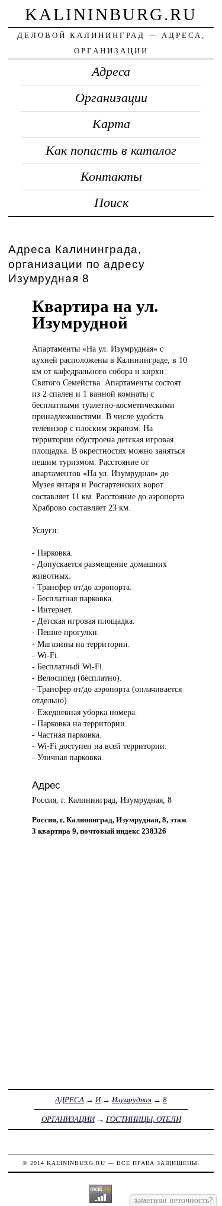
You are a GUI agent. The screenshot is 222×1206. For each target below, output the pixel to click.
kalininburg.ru (111, 14)
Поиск (111, 203)
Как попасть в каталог (111, 150)
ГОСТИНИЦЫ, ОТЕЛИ (143, 1119)
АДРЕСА (69, 1099)
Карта (111, 124)
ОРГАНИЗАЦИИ (68, 1119)
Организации (111, 98)
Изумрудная (132, 1099)
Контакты (111, 177)
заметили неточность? (173, 1200)
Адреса (111, 72)
